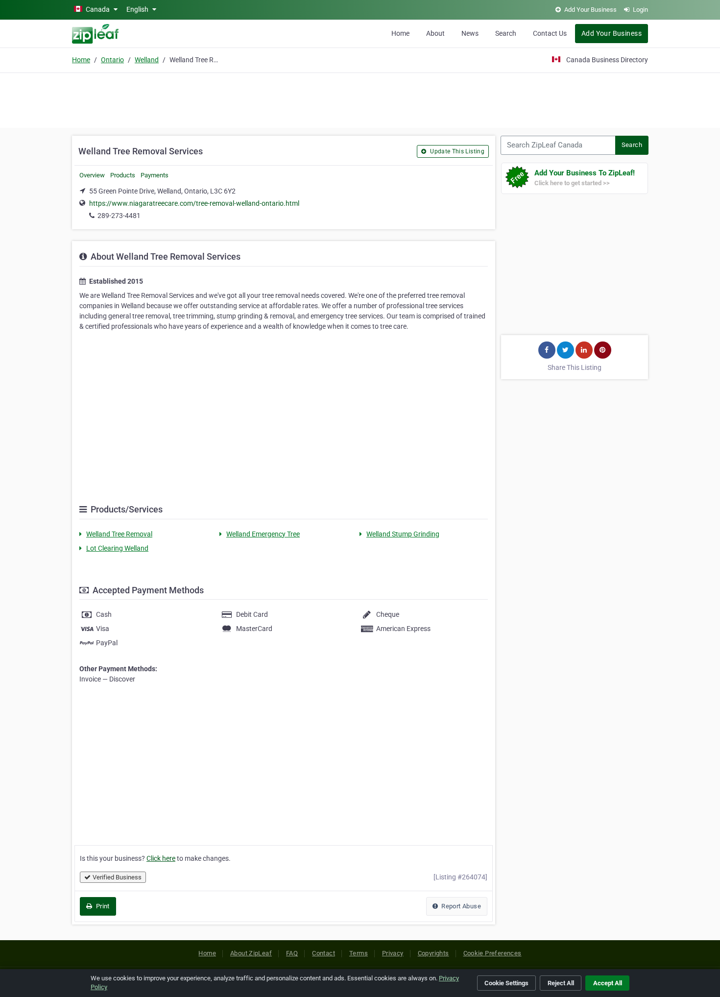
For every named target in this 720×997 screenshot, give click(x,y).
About (435, 33)
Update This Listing (456, 151)
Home (400, 33)
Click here (160, 858)
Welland (147, 60)
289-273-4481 (119, 215)
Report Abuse (460, 906)
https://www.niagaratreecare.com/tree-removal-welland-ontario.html (194, 203)
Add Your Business (611, 33)
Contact (323, 953)
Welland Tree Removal (119, 534)
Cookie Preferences (492, 953)
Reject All (561, 983)
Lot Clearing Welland (117, 548)
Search (505, 33)
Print (101, 906)
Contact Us (550, 33)
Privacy (393, 953)
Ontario (112, 60)
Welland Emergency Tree (263, 534)
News (470, 33)
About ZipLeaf (251, 953)
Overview (92, 175)
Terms (358, 953)
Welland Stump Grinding (402, 534)
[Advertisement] (360, 99)
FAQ (292, 953)
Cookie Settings (506, 983)
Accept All (607, 983)
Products (122, 175)
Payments (154, 175)
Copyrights (433, 953)
